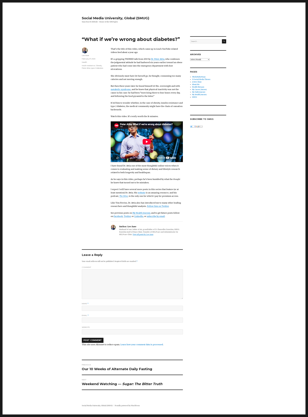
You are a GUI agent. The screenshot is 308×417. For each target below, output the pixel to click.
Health (84, 62)
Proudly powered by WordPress (127, 406)
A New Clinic (197, 82)
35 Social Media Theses (201, 79)
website (141, 192)
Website (86, 327)
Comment (86, 267)
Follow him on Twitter (158, 206)
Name (85, 304)
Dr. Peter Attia (157, 59)
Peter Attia (86, 68)
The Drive (123, 196)
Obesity (99, 65)
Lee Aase (85, 55)
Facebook (118, 216)
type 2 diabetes (97, 68)
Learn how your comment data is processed (141, 344)
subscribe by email (156, 216)
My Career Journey (199, 90)
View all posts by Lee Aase (143, 234)
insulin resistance (88, 65)
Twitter (127, 216)
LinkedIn (138, 216)
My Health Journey (141, 213)
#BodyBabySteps (198, 77)
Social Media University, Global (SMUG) (115, 18)
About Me (195, 84)
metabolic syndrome (121, 89)
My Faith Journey (198, 92)
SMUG (194, 97)
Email (85, 315)
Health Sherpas (198, 87)
